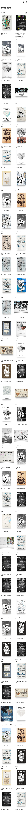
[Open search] (4, 2)
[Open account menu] (23, 2)
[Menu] (1, 2)
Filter (4, 12)
